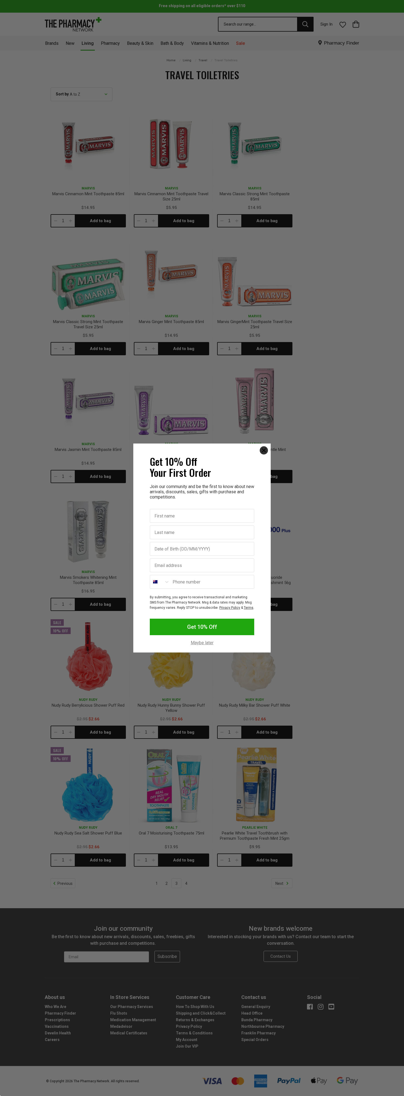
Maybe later (202, 643)
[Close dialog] (264, 450)
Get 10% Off (202, 627)
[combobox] (160, 581)
